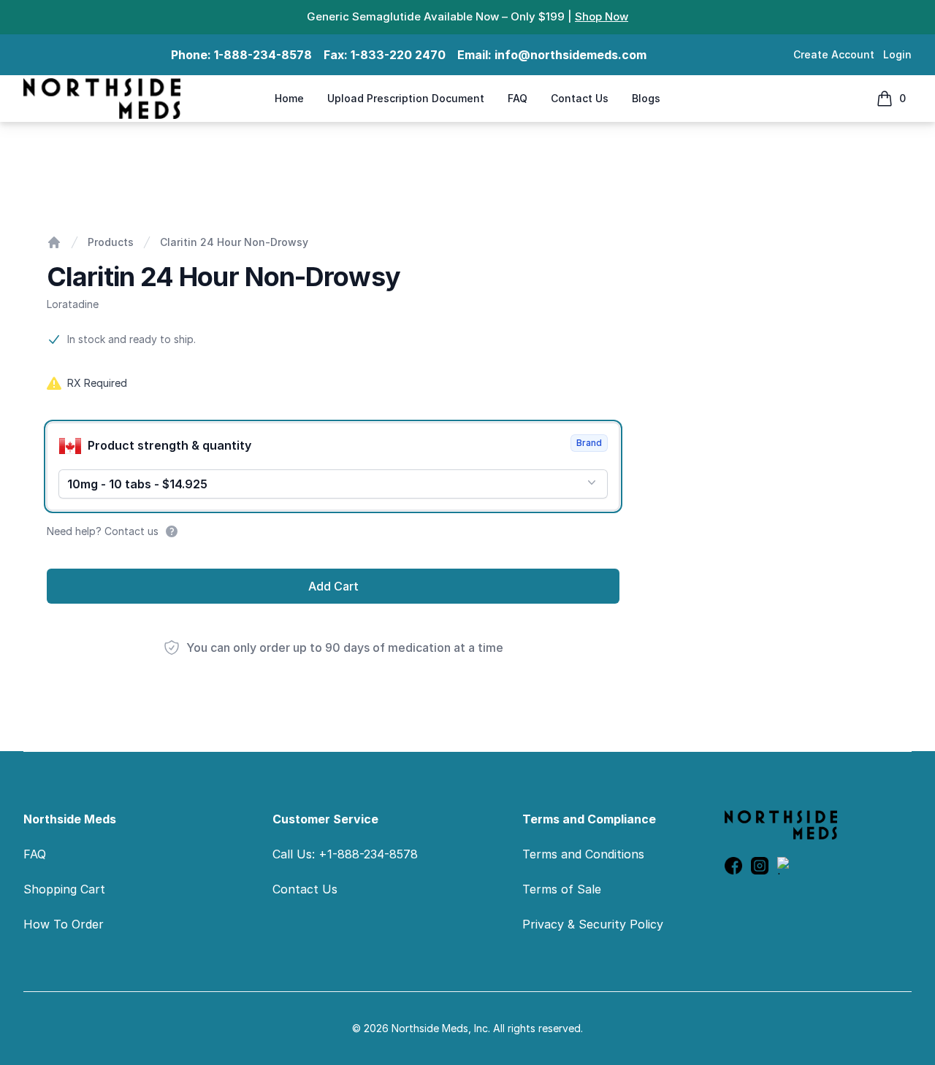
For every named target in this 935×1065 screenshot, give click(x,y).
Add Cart (333, 586)
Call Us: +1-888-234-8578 (345, 854)
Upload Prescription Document (405, 98)
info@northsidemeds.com (570, 54)
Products (111, 242)
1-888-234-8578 (263, 54)
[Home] (54, 242)
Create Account (833, 54)
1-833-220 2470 (398, 54)
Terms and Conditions (583, 854)
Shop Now (601, 16)
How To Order (63, 924)
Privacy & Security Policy (592, 924)
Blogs (646, 98)
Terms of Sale (561, 889)
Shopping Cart (64, 889)
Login (897, 54)
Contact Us (579, 98)
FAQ (517, 98)
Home (289, 98)
